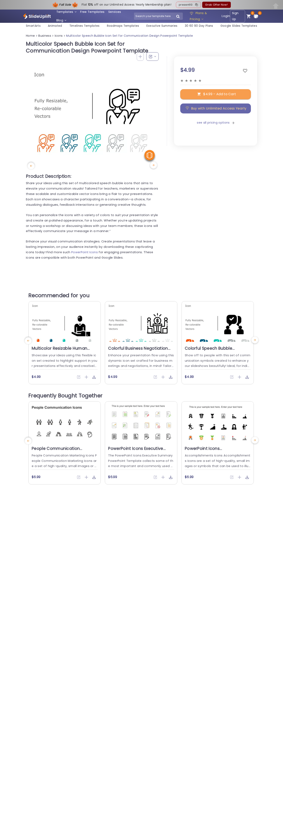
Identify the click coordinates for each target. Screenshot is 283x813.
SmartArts (33, 26)
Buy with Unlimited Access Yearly (218, 108)
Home (30, 36)
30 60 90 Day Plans (199, 26)
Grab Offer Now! (216, 4)
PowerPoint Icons (84, 252)
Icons (59, 36)
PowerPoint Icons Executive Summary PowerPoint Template (140, 451)
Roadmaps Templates (123, 26)
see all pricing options (213, 123)
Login (226, 16)
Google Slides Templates (238, 26)
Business (44, 36)
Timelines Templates (84, 26)
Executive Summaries (162, 26)
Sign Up (235, 16)
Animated (55, 26)
